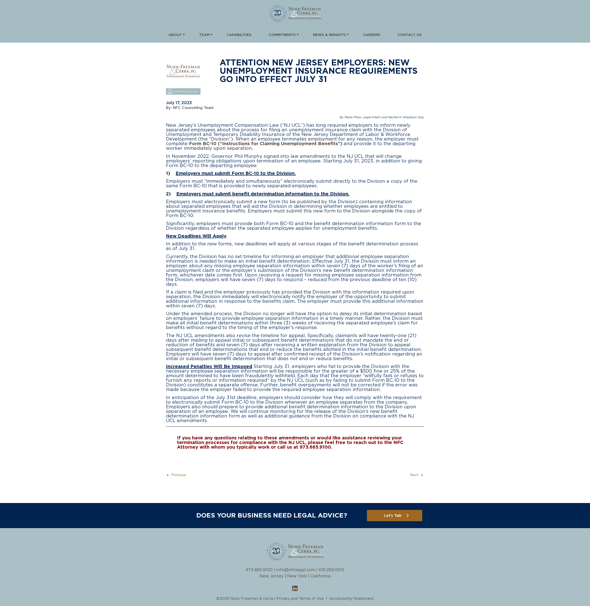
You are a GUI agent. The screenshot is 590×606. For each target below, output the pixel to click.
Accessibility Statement (351, 598)
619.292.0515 (331, 570)
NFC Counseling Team (193, 108)
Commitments (282, 35)
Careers (371, 35)
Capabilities (239, 35)
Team (204, 35)
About (175, 35)
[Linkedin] (295, 588)
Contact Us (410, 35)
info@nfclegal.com (295, 570)
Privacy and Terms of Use (300, 598)
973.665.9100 (259, 570)
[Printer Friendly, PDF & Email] (183, 93)
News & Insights (329, 35)
